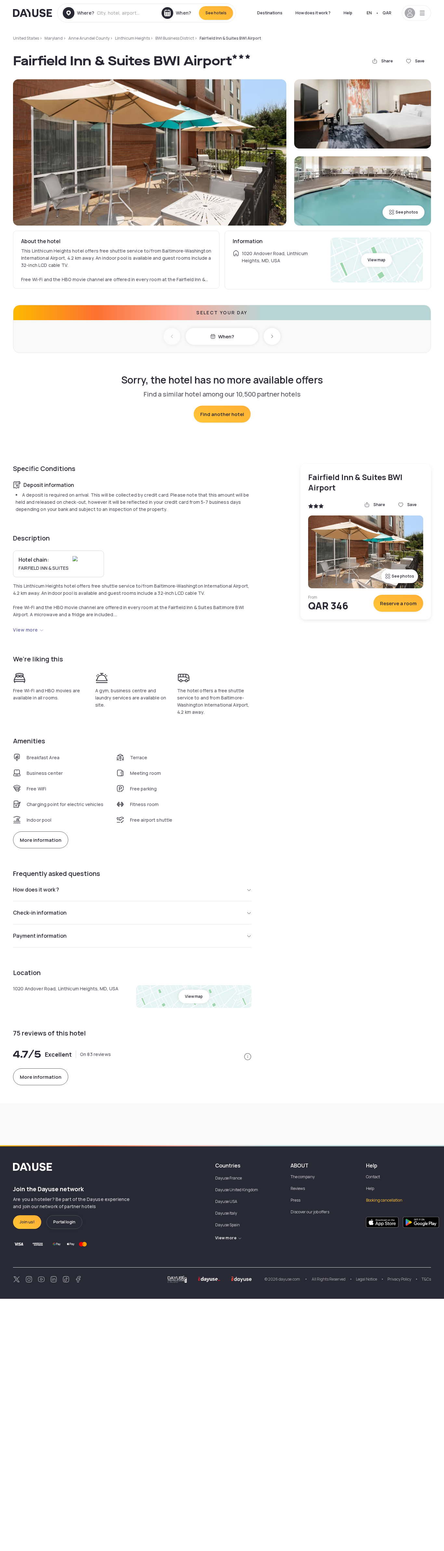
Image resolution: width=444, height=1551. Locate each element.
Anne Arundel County (89, 38)
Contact (373, 1177)
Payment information (40, 935)
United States (26, 38)
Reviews (298, 1188)
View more (25, 630)
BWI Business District (174, 38)
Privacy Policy (399, 1279)
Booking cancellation (384, 1200)
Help (348, 13)
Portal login (64, 1222)
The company (303, 1177)
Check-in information (40, 912)
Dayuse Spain (227, 1225)
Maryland (54, 38)
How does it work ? (313, 13)
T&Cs (426, 1279)
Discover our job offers (310, 1212)
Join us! (27, 1222)
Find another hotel (222, 414)
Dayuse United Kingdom (236, 1190)
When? (226, 336)
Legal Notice (366, 1279)
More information (40, 840)
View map (376, 260)
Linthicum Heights (132, 38)
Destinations (269, 13)
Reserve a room (398, 603)
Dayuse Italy (226, 1213)
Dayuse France (228, 1178)
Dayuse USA (226, 1201)
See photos (407, 212)
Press (295, 1200)
